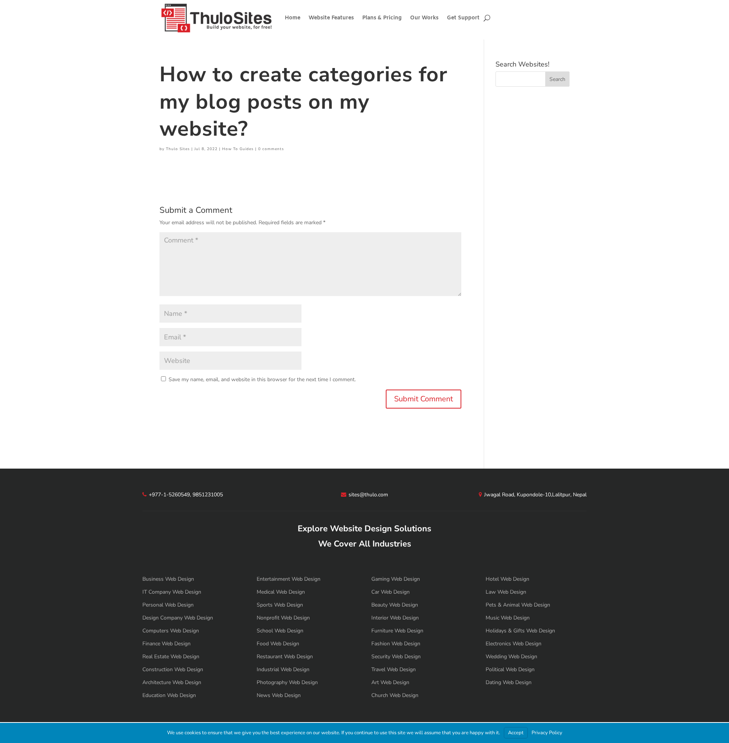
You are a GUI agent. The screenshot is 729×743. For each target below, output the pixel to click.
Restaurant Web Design (285, 656)
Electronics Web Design (513, 643)
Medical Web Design (281, 592)
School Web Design (280, 630)
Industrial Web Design (283, 669)
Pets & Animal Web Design (518, 604)
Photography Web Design (287, 682)
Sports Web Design (280, 604)
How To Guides (238, 149)
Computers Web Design (170, 630)
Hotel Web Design (507, 579)
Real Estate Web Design (170, 656)
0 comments (271, 149)
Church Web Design (394, 695)
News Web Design (279, 695)
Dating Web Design (509, 682)
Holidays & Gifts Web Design (520, 630)
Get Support (463, 18)
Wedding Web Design (511, 656)
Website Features (331, 18)
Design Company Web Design (177, 617)
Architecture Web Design (171, 682)
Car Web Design (390, 592)
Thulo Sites (178, 149)
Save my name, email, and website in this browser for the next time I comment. (262, 379)
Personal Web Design (168, 604)
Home (292, 18)
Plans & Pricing (382, 18)
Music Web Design (508, 617)
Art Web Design (390, 682)
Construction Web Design (172, 669)
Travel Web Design (393, 669)
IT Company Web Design (171, 592)
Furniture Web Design (397, 630)
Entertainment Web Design (288, 579)
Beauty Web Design (394, 604)
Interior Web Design (395, 617)
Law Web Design (506, 592)
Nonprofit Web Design (283, 617)
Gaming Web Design (395, 579)
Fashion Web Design (395, 643)
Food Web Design (278, 643)
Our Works (424, 18)
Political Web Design (510, 669)
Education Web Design (169, 695)
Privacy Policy (547, 732)
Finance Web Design (166, 643)
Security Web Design (396, 656)
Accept (516, 732)
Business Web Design (168, 579)
